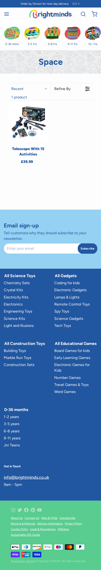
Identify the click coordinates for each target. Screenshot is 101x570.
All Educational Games (76, 343)
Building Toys (15, 350)
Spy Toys (61, 311)
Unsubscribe (67, 518)
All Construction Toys (24, 343)
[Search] (81, 14)
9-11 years (12, 438)
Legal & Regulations (43, 529)
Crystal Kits (13, 290)
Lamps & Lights (66, 297)
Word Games (65, 391)
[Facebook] (26, 510)
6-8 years (11, 431)
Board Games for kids (72, 350)
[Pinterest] (33, 510)
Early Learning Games (72, 357)
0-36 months (16, 409)
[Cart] (92, 14)
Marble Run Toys (17, 357)
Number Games (67, 377)
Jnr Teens (12, 445)
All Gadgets (66, 275)
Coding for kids (67, 283)
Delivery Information (50, 523)
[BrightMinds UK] (50, 14)
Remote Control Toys (72, 304)
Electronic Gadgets (70, 290)
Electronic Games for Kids (72, 367)
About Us (17, 518)
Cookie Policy (19, 529)
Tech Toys (62, 325)
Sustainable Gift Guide (25, 534)
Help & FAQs (49, 518)
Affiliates (63, 529)
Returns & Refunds (23, 523)
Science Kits (14, 318)
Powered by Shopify (23, 561)
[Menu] (8, 14)
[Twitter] (19, 510)
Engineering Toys (18, 311)
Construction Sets (19, 364)
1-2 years (11, 417)
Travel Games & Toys (71, 384)
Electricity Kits (16, 297)
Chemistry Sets (17, 283)
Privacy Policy (73, 523)
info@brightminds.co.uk (26, 477)
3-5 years (11, 424)
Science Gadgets (68, 318)
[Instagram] (13, 510)
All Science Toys (19, 275)
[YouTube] (39, 510)
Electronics (13, 304)
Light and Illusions (19, 325)
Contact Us (32, 518)
